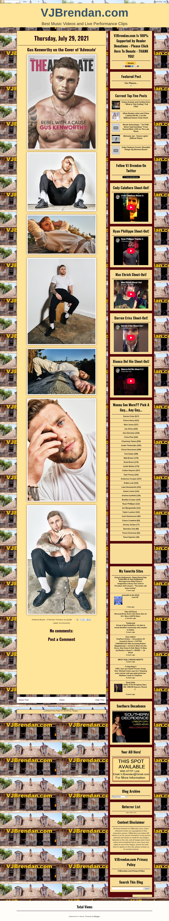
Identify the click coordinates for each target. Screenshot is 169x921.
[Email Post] (77, 620)
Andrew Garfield (129, 496)
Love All (135, 597)
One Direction (129, 433)
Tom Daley (128, 454)
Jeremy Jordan (129, 525)
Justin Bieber (129, 466)
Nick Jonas (129, 425)
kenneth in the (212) (130, 595)
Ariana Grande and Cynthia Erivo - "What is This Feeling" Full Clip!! (136, 104)
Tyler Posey (129, 475)
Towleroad (130, 623)
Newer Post (24, 700)
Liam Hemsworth (128, 487)
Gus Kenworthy (64, 623)
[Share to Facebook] (88, 620)
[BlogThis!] (83, 620)
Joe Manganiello (129, 508)
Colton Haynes (128, 470)
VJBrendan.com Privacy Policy (131, 871)
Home (61, 700)
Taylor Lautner (128, 512)
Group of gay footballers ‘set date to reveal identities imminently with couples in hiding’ (130, 627)
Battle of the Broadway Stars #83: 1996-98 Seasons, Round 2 (135, 687)
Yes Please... (131, 83)
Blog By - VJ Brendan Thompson (52, 620)
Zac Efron (129, 429)
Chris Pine (128, 437)
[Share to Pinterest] (90, 620)
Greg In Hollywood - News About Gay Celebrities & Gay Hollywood (131, 578)
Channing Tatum (129, 441)
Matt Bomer (129, 458)
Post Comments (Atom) (66, 706)
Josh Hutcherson (129, 516)
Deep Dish (130, 683)
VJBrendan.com (84, 12)
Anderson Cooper (129, 479)
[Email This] (81, 620)
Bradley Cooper (129, 500)
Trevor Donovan (129, 533)
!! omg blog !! (130, 667)
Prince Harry (128, 420)
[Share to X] (85, 620)
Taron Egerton (129, 537)
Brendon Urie (129, 529)
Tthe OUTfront (130, 612)
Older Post (99, 700)
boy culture (131, 637)
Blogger (97, 916)
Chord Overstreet (128, 450)
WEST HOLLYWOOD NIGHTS (130, 660)
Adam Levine (129, 491)
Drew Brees (129, 462)
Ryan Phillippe (128, 504)
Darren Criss (128, 416)
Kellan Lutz (129, 483)
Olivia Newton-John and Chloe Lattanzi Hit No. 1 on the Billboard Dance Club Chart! (136, 115)
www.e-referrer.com (131, 812)
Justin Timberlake (128, 445)
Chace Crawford (129, 521)
